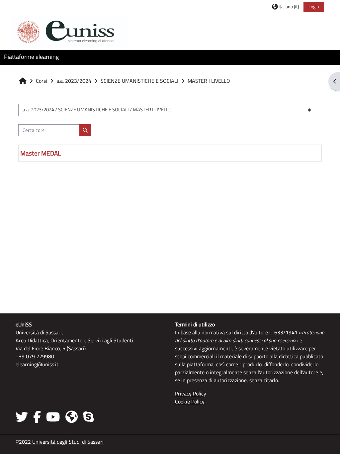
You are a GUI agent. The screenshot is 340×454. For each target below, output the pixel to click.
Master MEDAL (40, 153)
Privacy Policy (190, 393)
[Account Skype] (88, 416)
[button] (285, 6)
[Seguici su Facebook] (37, 416)
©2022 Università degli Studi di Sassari (60, 442)
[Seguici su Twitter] (23, 416)
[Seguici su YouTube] (53, 416)
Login (313, 6)
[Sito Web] (71, 416)
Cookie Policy (190, 401)
